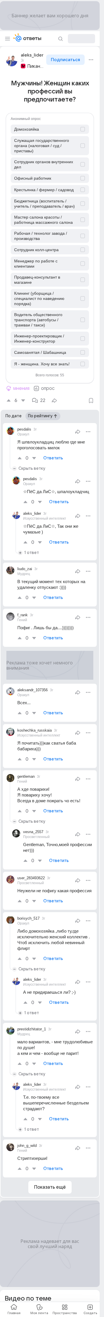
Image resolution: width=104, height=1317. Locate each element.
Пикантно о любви (36, 66)
